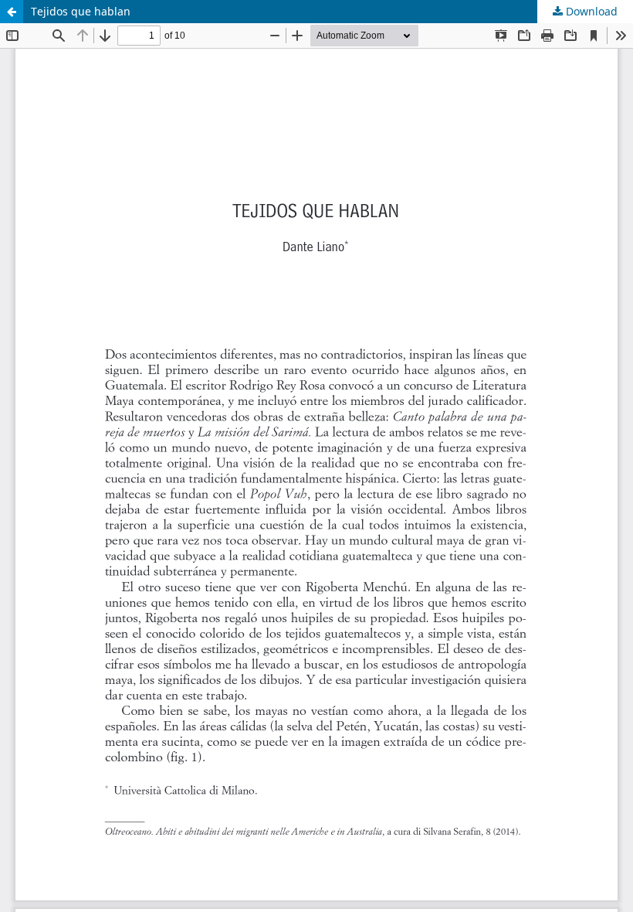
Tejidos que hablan (80, 11)
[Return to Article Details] (11, 11)
